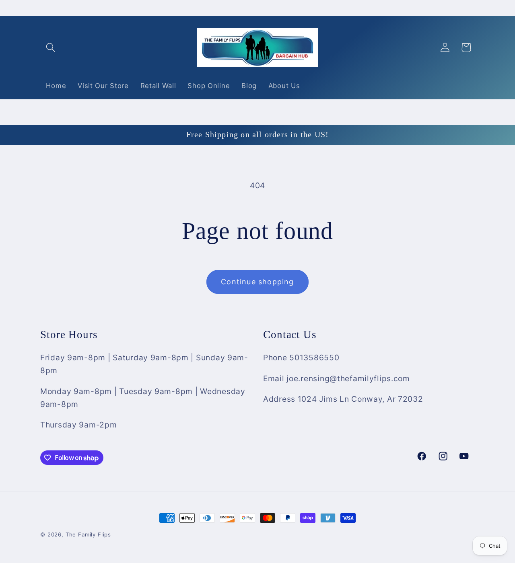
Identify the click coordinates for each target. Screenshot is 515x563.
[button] (51, 47)
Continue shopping (257, 281)
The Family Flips (88, 534)
